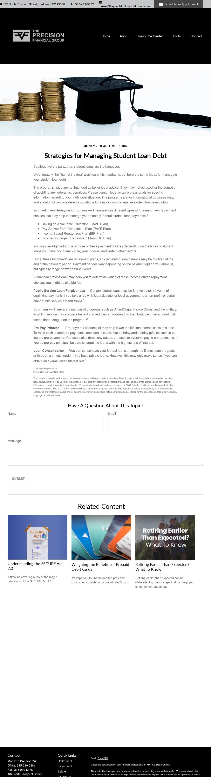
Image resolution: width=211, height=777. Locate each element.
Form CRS (102, 758)
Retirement (65, 761)
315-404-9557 (84, 4)
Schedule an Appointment (181, 4)
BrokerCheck (162, 764)
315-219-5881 (26, 765)
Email (112, 413)
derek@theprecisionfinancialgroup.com (124, 6)
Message (14, 440)
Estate (62, 771)
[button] (106, 36)
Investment (65, 766)
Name (12, 413)
